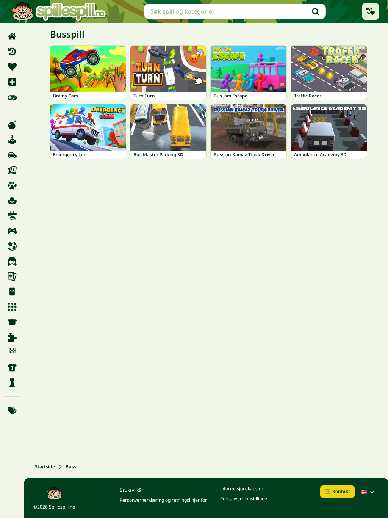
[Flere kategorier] (12, 410)
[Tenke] (12, 382)
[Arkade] (12, 140)
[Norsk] (368, 491)
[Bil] (12, 155)
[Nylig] (12, 51)
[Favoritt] (12, 66)
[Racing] (12, 352)
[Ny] (12, 81)
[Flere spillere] (12, 231)
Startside (45, 466)
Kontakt (341, 491)
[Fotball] (12, 246)
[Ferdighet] (12, 215)
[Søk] (315, 11)
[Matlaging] (12, 322)
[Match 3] (12, 306)
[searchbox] (235, 11)
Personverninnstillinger (244, 498)
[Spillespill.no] (58, 11)
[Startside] (12, 36)
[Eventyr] (12, 200)
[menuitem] (12, 36)
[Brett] (12, 170)
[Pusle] (12, 337)
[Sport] (12, 367)
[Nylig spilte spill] (370, 11)
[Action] (12, 124)
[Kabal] (12, 276)
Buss (71, 466)
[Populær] (12, 97)
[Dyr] (12, 185)
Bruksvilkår (131, 490)
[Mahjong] (12, 291)
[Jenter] (12, 261)
